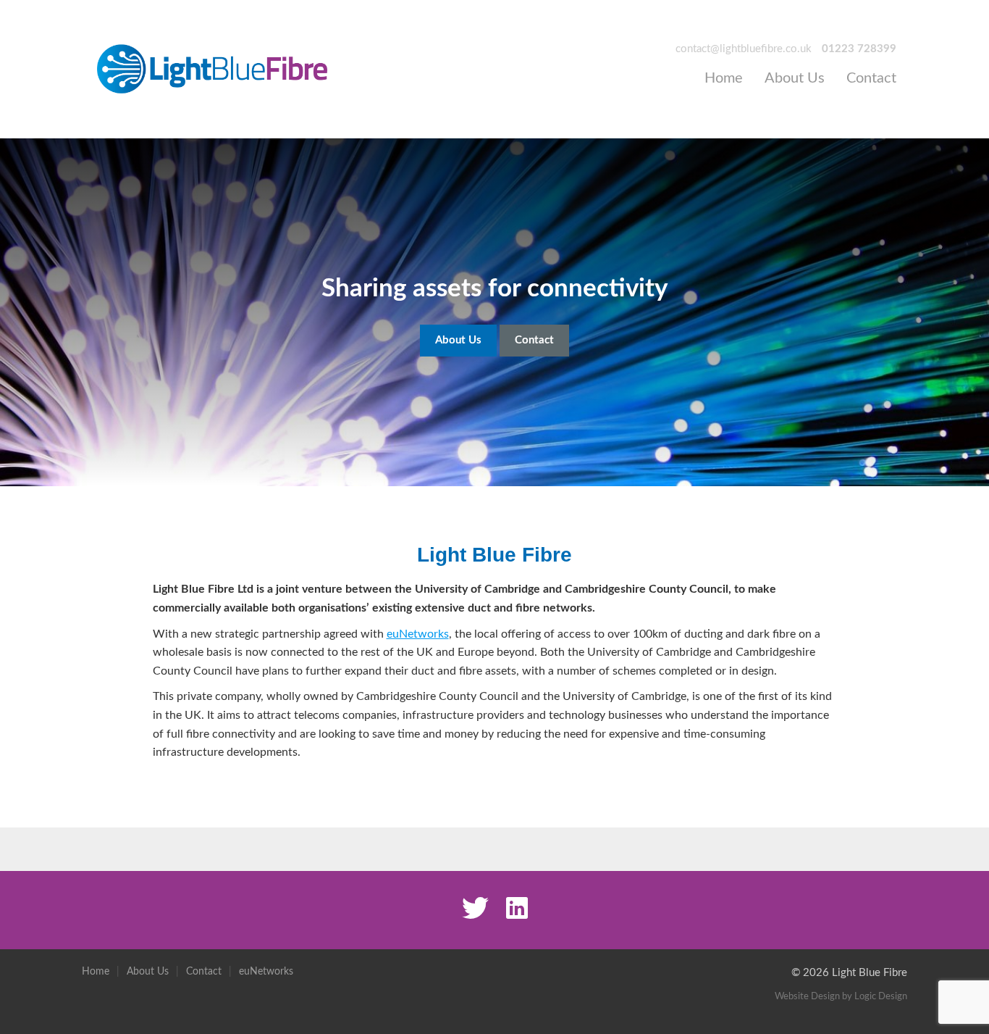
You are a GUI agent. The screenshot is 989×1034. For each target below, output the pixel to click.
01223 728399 (859, 48)
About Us (795, 78)
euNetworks (418, 634)
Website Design (807, 996)
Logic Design (880, 996)
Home (723, 78)
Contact (871, 78)
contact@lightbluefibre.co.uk (744, 48)
